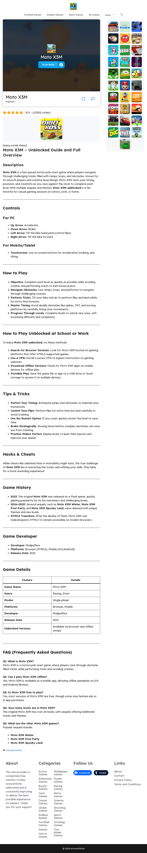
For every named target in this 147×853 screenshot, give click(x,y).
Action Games (43, 773)
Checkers (137, 40)
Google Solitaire (125, 51)
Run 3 (137, 29)
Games (43, 829)
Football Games (32, 14)
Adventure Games (45, 780)
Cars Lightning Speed (125, 120)
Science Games (59, 802)
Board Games (43, 787)
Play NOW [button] (48, 64)
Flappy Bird (137, 75)
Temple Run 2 (125, 110)
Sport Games (58, 816)
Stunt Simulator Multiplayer (125, 141)
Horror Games (43, 835)
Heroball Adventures (125, 37)
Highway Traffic (136, 86)
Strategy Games (59, 823)
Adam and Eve (136, 98)
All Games (94, 14)
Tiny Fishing (125, 99)
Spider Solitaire (125, 133)
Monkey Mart (125, 63)
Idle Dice (113, 134)
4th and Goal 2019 (113, 121)
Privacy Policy (122, 780)
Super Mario (125, 87)
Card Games (43, 795)
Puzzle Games (58, 780)
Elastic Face (113, 40)
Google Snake (125, 28)
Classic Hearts (113, 99)
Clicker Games (43, 809)
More (108, 15)
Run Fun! (136, 122)
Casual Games (43, 802)
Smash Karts (113, 28)
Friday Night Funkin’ (113, 109)
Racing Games (14, 750)
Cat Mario (113, 87)
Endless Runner (55, 14)
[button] (122, 14)
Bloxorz (136, 53)
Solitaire (125, 75)
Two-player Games (58, 832)
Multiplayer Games (61, 773)
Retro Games (76, 14)
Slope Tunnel (113, 75)
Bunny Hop (113, 63)
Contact (119, 775)
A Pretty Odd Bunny (113, 49)
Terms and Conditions (127, 784)
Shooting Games (59, 809)
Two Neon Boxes (136, 62)
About (118, 771)
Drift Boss (51, 137)
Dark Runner (137, 110)
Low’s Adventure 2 (137, 133)
